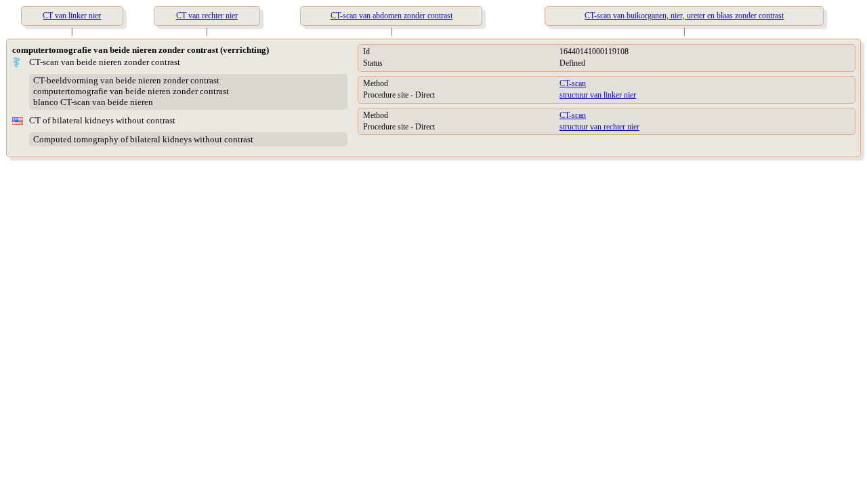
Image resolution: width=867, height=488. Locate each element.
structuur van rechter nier (599, 126)
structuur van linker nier (597, 95)
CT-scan (572, 83)
